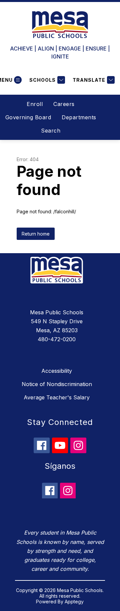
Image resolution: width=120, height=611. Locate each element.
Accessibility (56, 370)
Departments (79, 117)
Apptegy (74, 601)
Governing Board (28, 117)
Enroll (35, 104)
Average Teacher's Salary (57, 397)
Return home (36, 234)
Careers (64, 104)
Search (50, 130)
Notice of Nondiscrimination (57, 384)
